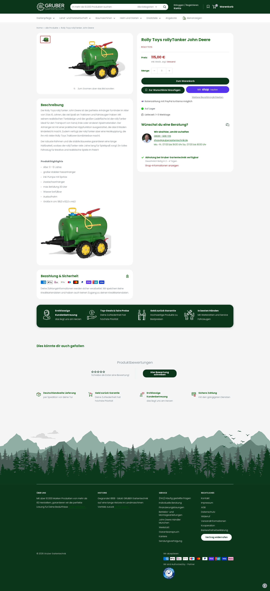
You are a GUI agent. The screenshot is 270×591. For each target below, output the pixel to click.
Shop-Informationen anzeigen (162, 165)
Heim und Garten (129, 18)
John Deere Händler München (170, 521)
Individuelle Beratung (170, 502)
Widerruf (205, 516)
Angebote (171, 18)
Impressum (207, 502)
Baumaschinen (104, 18)
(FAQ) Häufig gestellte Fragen (175, 498)
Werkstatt (164, 527)
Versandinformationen (213, 521)
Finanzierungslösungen (171, 507)
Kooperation (208, 525)
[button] (264, 585)
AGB (203, 507)
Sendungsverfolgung (170, 541)
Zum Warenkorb (185, 81)
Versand (171, 61)
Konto (177, 8)
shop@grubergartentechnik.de (171, 140)
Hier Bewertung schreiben (159, 373)
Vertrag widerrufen (216, 537)
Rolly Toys (146, 47)
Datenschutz (208, 512)
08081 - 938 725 (162, 136)
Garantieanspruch (169, 531)
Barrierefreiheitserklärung (214, 530)
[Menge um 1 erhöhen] (169, 71)
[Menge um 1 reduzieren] (154, 71)
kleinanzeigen (194, 18)
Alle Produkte (51, 27)
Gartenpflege (44, 18)
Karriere (163, 536)
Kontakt (205, 498)
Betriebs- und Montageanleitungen (170, 513)
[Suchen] (164, 7)
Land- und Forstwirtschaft (73, 18)
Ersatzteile (152, 18)
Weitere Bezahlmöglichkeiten (207, 97)
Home (40, 27)
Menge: (145, 70)
